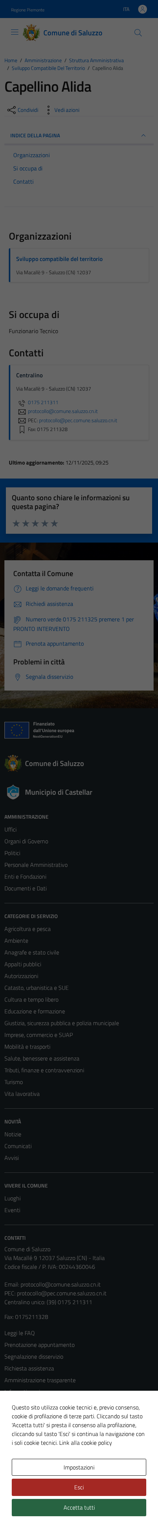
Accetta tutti (79, 1507)
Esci (79, 1487)
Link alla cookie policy (85, 1442)
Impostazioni (79, 1467)
